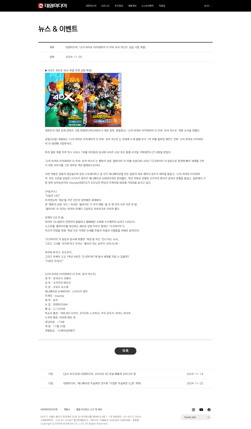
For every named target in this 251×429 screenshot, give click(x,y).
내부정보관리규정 (49, 409)
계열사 (67, 409)
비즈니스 (105, 5)
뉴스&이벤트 (148, 5)
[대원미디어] (52, 5)
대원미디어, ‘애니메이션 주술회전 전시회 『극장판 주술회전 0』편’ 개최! (102, 383)
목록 (125, 351)
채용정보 (132, 5)
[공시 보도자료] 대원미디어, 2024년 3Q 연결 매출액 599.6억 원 (99, 374)
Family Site (190, 417)
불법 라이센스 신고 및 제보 (89, 409)
